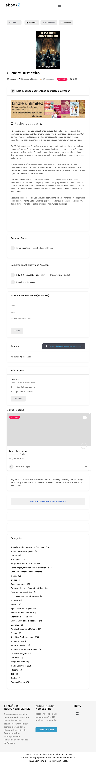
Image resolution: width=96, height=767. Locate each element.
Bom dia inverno (18, 451)
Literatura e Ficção (29, 79)
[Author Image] (84, 446)
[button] (59, 6)
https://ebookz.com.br (23, 391)
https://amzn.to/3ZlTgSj (60, 275)
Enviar (17, 331)
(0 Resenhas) (48, 79)
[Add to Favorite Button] (85, 417)
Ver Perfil (18, 399)
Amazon (13, 79)
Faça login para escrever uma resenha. (65, 346)
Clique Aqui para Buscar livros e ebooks (48, 501)
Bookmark (33, 23)
